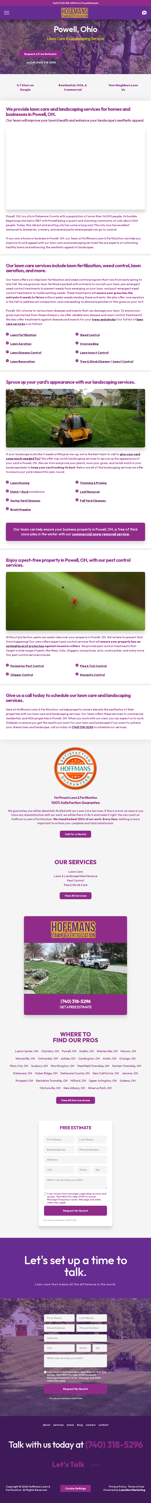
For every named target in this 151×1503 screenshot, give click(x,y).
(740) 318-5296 (82, 727)
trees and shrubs (104, 319)
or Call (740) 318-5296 (41, 62)
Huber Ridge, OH (46, 1073)
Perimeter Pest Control (27, 666)
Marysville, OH (25, 1058)
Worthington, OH (62, 1066)
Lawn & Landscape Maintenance (75, 876)
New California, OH (106, 1073)
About (46, 1425)
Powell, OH (69, 1051)
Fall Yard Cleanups (93, 500)
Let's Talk (68, 1464)
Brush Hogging (20, 509)
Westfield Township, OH (93, 1066)
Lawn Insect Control (94, 352)
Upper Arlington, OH (103, 1080)
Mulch (14, 492)
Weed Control (90, 335)
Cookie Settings (75, 1488)
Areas (70, 1425)
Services (58, 1425)
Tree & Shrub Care (75, 885)
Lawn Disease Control (25, 352)
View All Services (76, 895)
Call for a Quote (75, 834)
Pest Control (75, 880)
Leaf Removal (89, 492)
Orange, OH (127, 1058)
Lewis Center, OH (26, 1051)
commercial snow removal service (100, 534)
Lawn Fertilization (23, 335)
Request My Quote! (75, 1210)
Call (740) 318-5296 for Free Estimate (75, 2)
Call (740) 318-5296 (75, 965)
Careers (91, 1425)
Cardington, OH (89, 1058)
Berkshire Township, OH (52, 1080)
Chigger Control (21, 675)
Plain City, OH (19, 1066)
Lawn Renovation (22, 361)
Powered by (124, 1490)
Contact (103, 1425)
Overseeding (89, 344)
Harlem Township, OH (126, 1066)
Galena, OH (128, 1080)
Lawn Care (75, 871)
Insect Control (123, 361)
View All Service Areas (75, 1100)
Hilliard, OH (78, 1080)
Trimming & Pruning (93, 483)
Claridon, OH (50, 1051)
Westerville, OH (107, 1051)
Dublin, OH (86, 1051)
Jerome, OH (130, 1073)
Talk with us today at (75, 1444)
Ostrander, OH (48, 1058)
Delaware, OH (22, 1073)
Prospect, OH (24, 1080)
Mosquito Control (92, 675)
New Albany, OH (74, 1088)
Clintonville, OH (50, 1088)
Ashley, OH (68, 1058)
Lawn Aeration (20, 344)
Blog (80, 1425)
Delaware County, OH (75, 1073)
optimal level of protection (25, 646)
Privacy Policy (117, 1486)
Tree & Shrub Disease (95, 361)
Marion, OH (128, 1051)
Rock (25, 492)
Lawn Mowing (19, 483)
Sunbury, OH (39, 1066)
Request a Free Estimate (40, 54)
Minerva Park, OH (100, 1088)
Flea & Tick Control (93, 666)
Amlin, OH (109, 1058)
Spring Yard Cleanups (25, 500)
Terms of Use (136, 1486)
